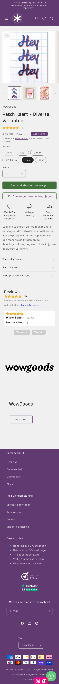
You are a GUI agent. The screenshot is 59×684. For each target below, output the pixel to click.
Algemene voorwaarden (39, 674)
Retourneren (14, 512)
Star (22, 152)
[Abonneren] (48, 611)
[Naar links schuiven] (3, 93)
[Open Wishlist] (44, 18)
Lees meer (21, 419)
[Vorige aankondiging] (6, 5)
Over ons (12, 462)
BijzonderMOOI (22, 669)
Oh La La (11, 160)
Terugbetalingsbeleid (43, 669)
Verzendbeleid (31, 679)
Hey (27, 160)
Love (10, 153)
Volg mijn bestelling (18, 526)
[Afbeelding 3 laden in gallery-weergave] (44, 93)
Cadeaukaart (14, 476)
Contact (11, 519)
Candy (38, 152)
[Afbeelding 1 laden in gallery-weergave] (14, 93)
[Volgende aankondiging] (53, 5)
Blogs (10, 484)
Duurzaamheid (15, 469)
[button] (6, 18)
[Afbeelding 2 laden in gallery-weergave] (29, 93)
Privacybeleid (18, 674)
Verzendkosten (21, 138)
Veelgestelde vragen (18, 504)
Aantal (5, 167)
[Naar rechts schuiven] (55, 93)
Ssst (41, 160)
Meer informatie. (30, 305)
